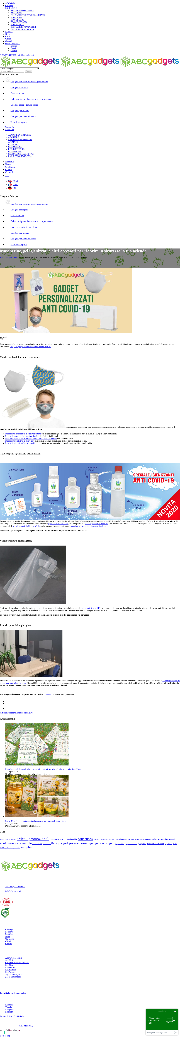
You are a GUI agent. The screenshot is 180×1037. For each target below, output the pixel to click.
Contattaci (48, 694)
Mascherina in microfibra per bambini (21, 443)
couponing (125, 839)
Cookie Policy (19, 1016)
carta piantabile (71, 839)
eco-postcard (160, 839)
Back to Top (5, 1036)
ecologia (6, 843)
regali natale (8, 848)
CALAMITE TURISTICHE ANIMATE (28, 15)
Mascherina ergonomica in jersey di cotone (23, 434)
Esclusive (9, 932)
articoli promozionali (33, 839)
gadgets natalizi (119, 844)
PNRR (2, 848)
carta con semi (57, 839)
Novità (175, 844)
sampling (27, 847)
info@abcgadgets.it (26, 55)
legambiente (168, 844)
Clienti (8, 39)
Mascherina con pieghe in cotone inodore (22, 436)
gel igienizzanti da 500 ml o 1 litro (27, 526)
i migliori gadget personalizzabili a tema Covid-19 (30, 346)
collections (85, 839)
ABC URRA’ (16, 13)
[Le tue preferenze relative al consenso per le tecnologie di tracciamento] (4, 1032)
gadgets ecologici (102, 843)
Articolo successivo (24, 713)
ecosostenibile (22, 843)
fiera (54, 843)
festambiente (47, 844)
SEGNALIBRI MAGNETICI (23, 27)
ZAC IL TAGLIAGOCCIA (22, 29)
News (7, 34)
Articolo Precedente (8, 713)
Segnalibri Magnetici (14, 974)
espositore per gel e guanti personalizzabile (87, 526)
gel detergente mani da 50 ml (96, 524)
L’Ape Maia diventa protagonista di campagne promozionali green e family (36, 821)
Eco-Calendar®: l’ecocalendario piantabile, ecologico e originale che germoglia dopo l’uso (43, 769)
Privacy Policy (6, 1016)
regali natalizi (16, 848)
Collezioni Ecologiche (100, 839)
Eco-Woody (10, 972)
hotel (162, 843)
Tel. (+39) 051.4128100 (15, 886)
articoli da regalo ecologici (8, 839)
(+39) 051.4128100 (8, 55)
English (14, 46)
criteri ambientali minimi (138, 839)
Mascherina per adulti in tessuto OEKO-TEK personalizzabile (31, 438)
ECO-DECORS (17, 20)
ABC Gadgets (11, 3)
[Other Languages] (7, 175)
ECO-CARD (16, 17)
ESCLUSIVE (11, 8)
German (14, 50)
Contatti (8, 41)
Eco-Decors (10, 967)
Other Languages (12, 43)
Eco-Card (9, 965)
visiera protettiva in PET (91, 608)
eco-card (150, 839)
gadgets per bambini (131, 844)
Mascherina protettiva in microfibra (19, 441)
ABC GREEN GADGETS (22, 10)
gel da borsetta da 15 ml (58, 524)
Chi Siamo (9, 36)
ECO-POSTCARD (19, 22)
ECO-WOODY (17, 24)
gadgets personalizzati (149, 843)
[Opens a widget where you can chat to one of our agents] (162, 1022)
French (13, 48)
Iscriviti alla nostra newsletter (13, 993)
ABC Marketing (26, 1026)
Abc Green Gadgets (13, 958)
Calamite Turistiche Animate (17, 962)
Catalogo (9, 5)
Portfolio (9, 32)
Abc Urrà (9, 960)
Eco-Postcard (10, 970)
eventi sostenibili (37, 844)
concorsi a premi (114, 839)
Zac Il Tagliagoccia (13, 977)
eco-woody (171, 839)
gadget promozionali (74, 843)
